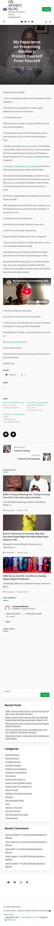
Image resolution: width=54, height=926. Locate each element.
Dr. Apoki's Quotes (12, 762)
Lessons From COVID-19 (15, 779)
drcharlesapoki (19, 67)
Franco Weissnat (12, 842)
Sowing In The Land (13, 807)
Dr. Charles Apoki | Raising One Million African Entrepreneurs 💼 (27, 910)
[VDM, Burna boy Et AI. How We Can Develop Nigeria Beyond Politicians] (27, 565)
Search (7, 691)
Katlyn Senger (11, 856)
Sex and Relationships (14, 800)
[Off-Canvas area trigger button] (50, 22)
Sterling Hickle (11, 863)
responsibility (32, 157)
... (12, 505)
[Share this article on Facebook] (6, 434)
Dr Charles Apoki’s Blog (11, 907)
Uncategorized (11, 818)
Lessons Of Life (11, 790)
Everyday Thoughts (13, 765)
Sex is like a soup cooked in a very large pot (22, 166)
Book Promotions (12, 755)
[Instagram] (29, 22)
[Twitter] (32, 22)
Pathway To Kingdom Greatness (18, 793)
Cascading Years (12, 758)
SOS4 (7, 804)
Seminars (9, 797)
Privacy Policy (8, 914)
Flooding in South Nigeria (16, 772)
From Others (10, 776)
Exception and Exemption (16, 769)
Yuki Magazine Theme (30, 917)
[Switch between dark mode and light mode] (46, 22)
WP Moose (11, 920)
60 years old (30, 146)
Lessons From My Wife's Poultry (18, 783)
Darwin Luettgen (12, 834)
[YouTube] (22, 22)
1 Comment (28, 69)
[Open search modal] (4, 22)
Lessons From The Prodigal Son (18, 786)
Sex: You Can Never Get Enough (13, 403)
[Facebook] (25, 22)
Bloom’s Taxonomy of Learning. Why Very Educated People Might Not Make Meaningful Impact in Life (25, 536)
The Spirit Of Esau (12, 811)
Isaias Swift (10, 849)
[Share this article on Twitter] (13, 434)
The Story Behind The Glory (16, 814)
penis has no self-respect (17, 342)
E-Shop (46, 9)
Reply (8, 621)
